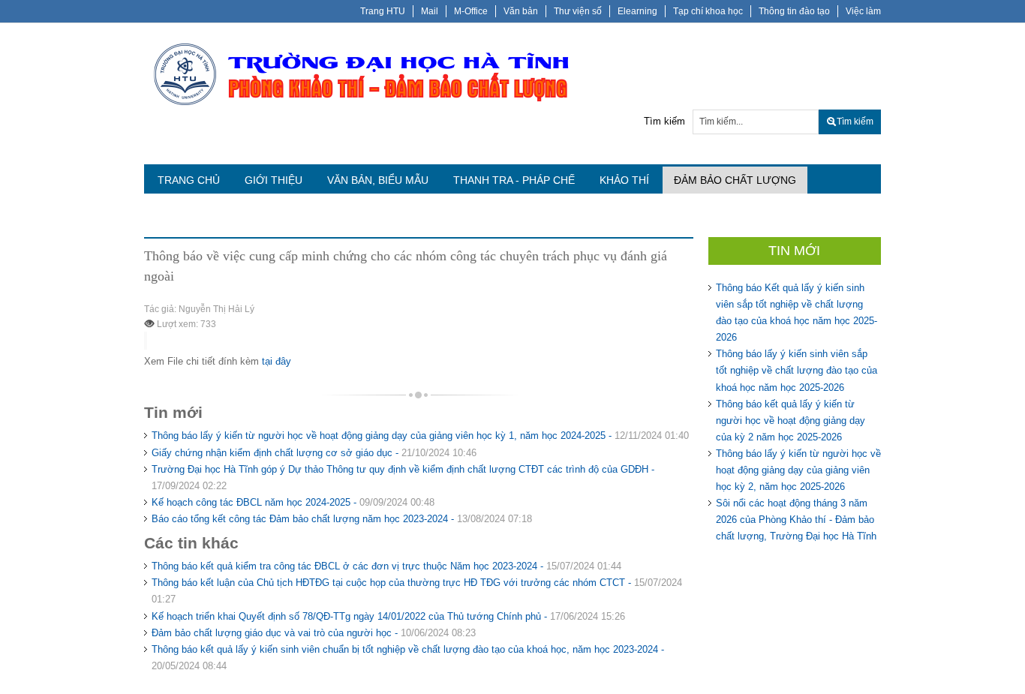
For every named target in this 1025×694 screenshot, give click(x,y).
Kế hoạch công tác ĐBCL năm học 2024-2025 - (293, 502)
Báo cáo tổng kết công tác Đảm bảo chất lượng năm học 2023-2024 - (342, 518)
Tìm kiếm (664, 121)
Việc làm (863, 11)
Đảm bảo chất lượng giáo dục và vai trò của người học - (314, 632)
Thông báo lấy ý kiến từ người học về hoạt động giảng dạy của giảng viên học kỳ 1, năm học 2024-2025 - (420, 435)
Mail (429, 11)
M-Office (471, 11)
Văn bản (520, 11)
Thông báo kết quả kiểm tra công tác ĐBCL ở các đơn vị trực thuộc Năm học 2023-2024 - (386, 566)
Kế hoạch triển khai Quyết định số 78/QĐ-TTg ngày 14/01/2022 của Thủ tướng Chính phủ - (388, 616)
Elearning (637, 11)
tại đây (276, 361)
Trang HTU (382, 11)
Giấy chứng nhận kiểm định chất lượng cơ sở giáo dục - (314, 452)
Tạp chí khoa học (708, 11)
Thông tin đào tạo (794, 11)
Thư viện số (578, 11)
